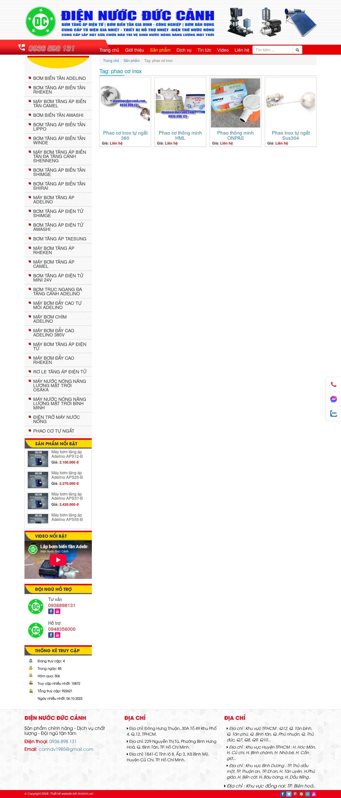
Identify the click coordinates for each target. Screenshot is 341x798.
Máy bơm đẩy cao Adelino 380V (53, 332)
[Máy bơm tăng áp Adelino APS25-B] (38, 473)
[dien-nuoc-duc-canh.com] (170, 21)
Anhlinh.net (85, 793)
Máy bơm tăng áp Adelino (53, 199)
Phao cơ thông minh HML (180, 135)
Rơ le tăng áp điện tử (60, 371)
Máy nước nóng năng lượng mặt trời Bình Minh (59, 403)
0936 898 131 (51, 47)
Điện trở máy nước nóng (56, 419)
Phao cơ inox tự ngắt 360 (125, 135)
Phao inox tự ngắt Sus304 (291, 135)
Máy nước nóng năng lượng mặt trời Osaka (59, 385)
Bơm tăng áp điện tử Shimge (58, 213)
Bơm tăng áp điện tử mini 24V (58, 277)
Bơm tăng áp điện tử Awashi (58, 226)
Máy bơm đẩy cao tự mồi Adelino (57, 305)
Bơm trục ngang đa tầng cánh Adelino (57, 291)
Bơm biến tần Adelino (59, 78)
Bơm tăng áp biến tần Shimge (59, 171)
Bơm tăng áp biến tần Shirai (59, 185)
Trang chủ (109, 49)
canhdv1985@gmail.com (66, 749)
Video (223, 49)
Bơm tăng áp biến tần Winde (59, 140)
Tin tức (204, 49)
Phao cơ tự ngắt (53, 430)
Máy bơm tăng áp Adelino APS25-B (67, 468)
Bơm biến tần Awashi (58, 115)
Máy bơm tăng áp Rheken (53, 250)
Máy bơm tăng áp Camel (53, 263)
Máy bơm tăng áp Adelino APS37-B (67, 489)
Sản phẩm (160, 49)
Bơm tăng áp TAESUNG (59, 238)
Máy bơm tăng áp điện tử (59, 346)
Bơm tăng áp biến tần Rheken (59, 89)
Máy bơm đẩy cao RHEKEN (53, 359)
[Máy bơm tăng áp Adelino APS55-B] (38, 515)
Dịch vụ (183, 49)
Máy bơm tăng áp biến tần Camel (59, 103)
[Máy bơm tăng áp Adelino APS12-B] (38, 452)
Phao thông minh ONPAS (235, 135)
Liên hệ (242, 49)
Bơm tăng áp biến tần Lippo (59, 126)
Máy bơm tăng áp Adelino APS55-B (67, 510)
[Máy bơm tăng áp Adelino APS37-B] (38, 494)
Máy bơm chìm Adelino (50, 318)
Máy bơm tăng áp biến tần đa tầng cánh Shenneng (59, 156)
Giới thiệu (134, 49)
